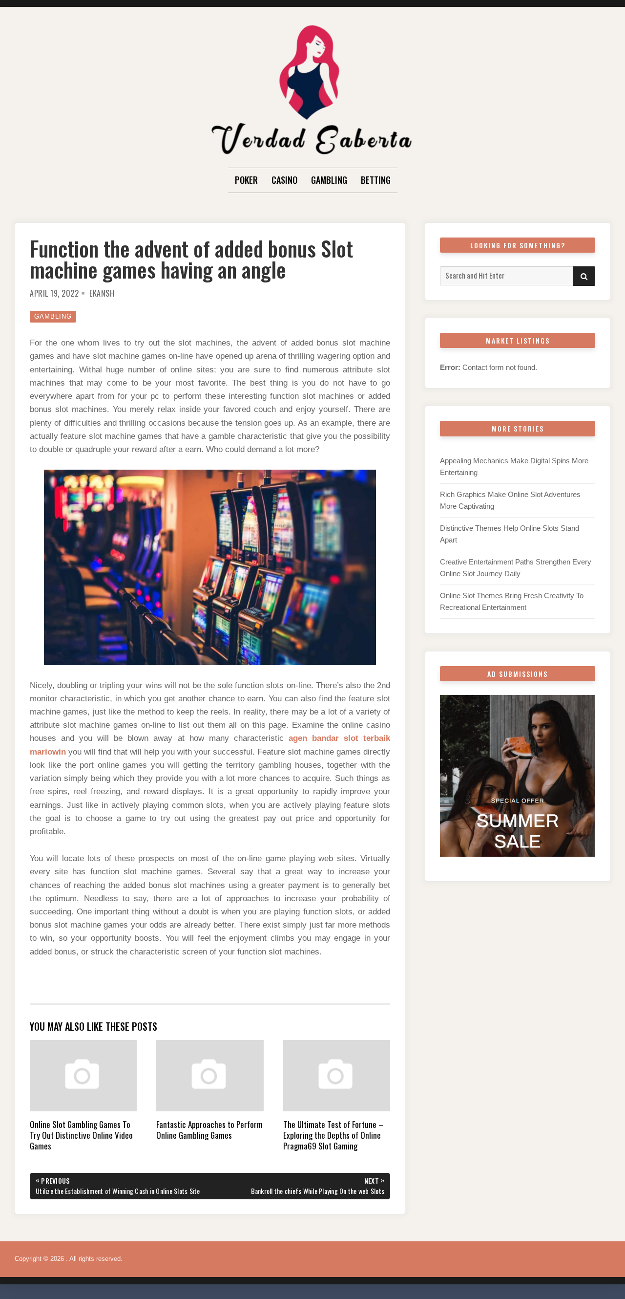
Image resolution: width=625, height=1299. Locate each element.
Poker (246, 179)
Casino (284, 179)
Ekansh (101, 293)
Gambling (329, 179)
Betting (376, 179)
